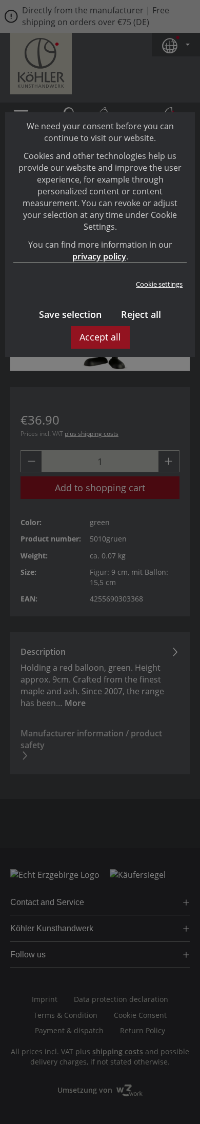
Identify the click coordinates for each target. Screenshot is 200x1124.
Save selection (70, 314)
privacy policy (99, 256)
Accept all (100, 337)
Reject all (141, 314)
